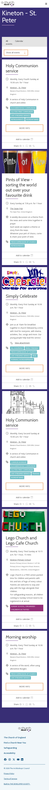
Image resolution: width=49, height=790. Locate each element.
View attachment (22, 343)
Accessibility (9, 753)
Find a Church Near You (15, 742)
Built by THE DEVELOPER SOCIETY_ (17, 784)
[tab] (24, 139)
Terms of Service (10, 779)
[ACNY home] (7, 4)
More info (24, 128)
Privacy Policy (9, 773)
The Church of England (15, 737)
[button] (46, 4)
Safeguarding (10, 748)
